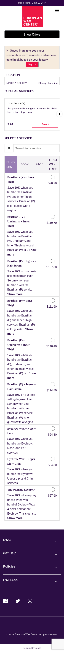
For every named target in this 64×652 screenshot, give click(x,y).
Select (45, 124)
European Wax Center (26, 634)
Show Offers (32, 34)
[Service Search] (9, 148)
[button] (31, 112)
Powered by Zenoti (32, 648)
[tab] (10, 164)
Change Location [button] (48, 83)
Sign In (32, 64)
